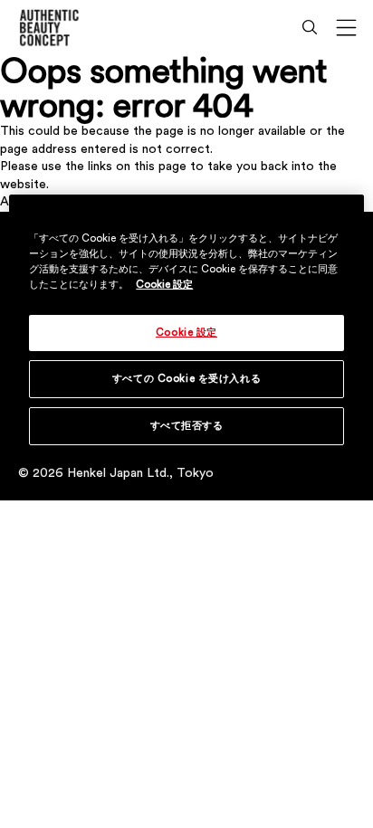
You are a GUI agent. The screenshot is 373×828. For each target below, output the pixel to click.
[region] (186, 331)
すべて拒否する (187, 426)
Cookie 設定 (164, 285)
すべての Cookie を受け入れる (186, 379)
